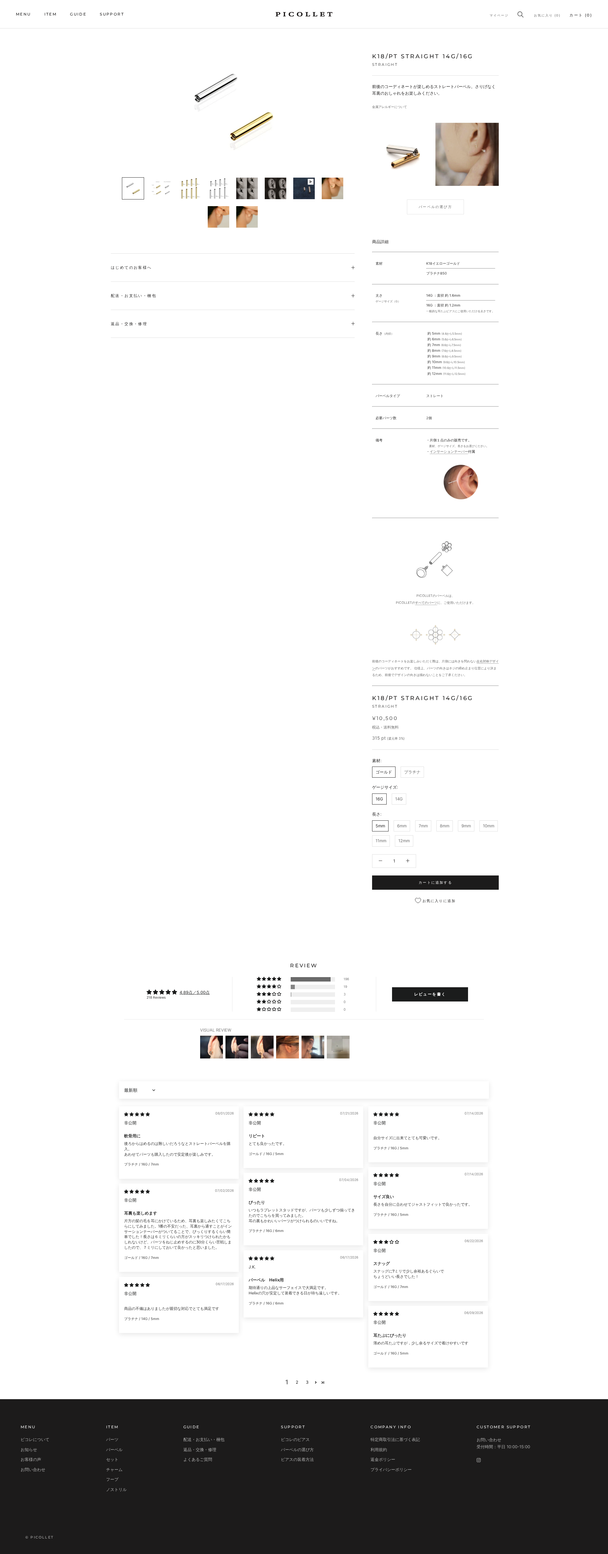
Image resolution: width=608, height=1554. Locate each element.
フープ (112, 1479)
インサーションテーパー (449, 451)
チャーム (114, 1469)
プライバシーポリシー (391, 1469)
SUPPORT (112, 14)
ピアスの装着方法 (297, 1459)
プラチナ (412, 771)
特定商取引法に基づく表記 (395, 1439)
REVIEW (304, 966)
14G (399, 798)
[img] (137, 1114)
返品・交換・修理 (129, 323)
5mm (380, 825)
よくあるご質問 (197, 1459)
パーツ (112, 1439)
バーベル (114, 1449)
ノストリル (116, 1489)
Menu (23, 14)
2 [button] (297, 1382)
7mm (423, 825)
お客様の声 (31, 1459)
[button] (269, 979)
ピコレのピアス (295, 1439)
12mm (404, 840)
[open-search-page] (520, 14)
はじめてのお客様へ (131, 267)
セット (112, 1459)
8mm (444, 825)
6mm (402, 825)
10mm (488, 825)
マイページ (499, 15)
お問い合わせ (33, 1469)
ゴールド (384, 771)
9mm (466, 825)
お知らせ (29, 1449)
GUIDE (78, 14)
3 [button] (307, 1382)
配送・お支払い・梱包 (133, 295)
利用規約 (378, 1449)
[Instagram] (479, 1459)
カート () (580, 15)
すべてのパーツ (426, 602)
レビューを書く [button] (430, 994)
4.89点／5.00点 (195, 992)
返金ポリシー (382, 1459)
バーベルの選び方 (435, 207)
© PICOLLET (39, 1537)
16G (379, 798)
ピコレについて (35, 1439)
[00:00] (232, 107)
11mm (381, 840)
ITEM (50, 14)
